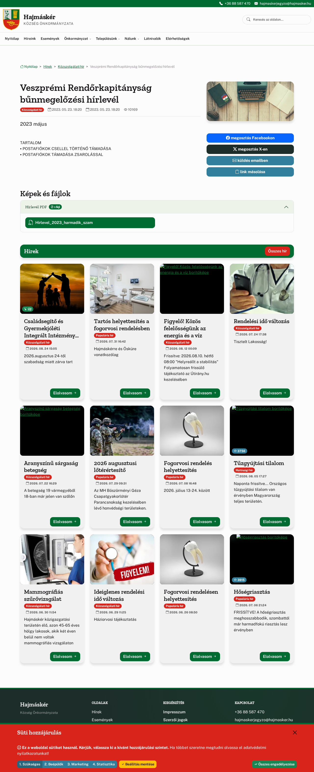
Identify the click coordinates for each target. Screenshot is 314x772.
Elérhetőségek (178, 39)
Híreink (30, 39)
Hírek (47, 67)
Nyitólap (12, 39)
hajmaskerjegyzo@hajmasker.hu (285, 3)
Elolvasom (63, 393)
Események (50, 39)
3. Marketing (78, 764)
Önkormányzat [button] (76, 39)
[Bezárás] (295, 732)
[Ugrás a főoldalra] (11, 19)
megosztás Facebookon (252, 138)
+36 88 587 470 (237, 3)
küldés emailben (252, 160)
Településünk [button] (107, 39)
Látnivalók (152, 39)
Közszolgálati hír (71, 67)
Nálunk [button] (131, 39)
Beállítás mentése (139, 764)
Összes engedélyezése (276, 764)
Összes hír (277, 251)
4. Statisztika (104, 764)
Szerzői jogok (175, 719)
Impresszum (174, 712)
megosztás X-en (252, 149)
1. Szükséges (29, 764)
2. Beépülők (53, 764)
